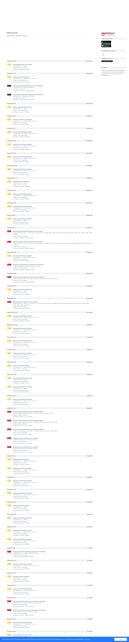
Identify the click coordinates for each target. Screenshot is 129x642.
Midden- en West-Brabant (16, 35)
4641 (103, 55)
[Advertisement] (49, 48)
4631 (103, 53)
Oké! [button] (120, 639)
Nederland (8, 35)
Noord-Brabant (16, 69)
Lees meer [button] (87, 639)
